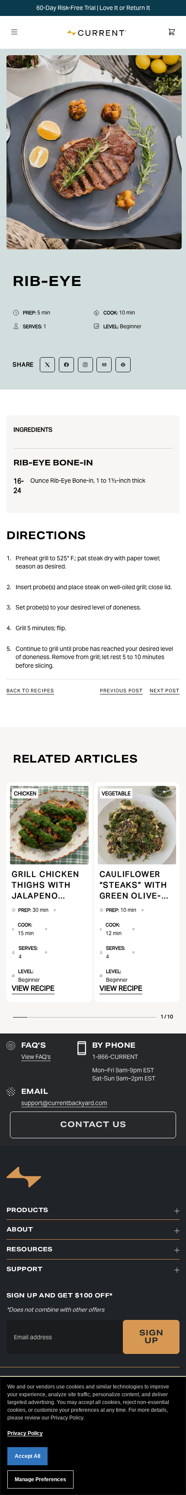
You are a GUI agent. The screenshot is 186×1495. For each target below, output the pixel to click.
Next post (165, 691)
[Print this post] (123, 364)
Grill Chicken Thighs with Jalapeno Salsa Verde (45, 885)
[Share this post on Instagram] (85, 364)
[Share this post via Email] (104, 364)
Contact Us (93, 1124)
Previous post (121, 691)
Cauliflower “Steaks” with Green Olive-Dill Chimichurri (133, 885)
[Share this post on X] (47, 364)
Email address (33, 1337)
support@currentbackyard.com (64, 1103)
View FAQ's (36, 1057)
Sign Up (151, 1336)
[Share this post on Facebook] (66, 364)
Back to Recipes (30, 691)
